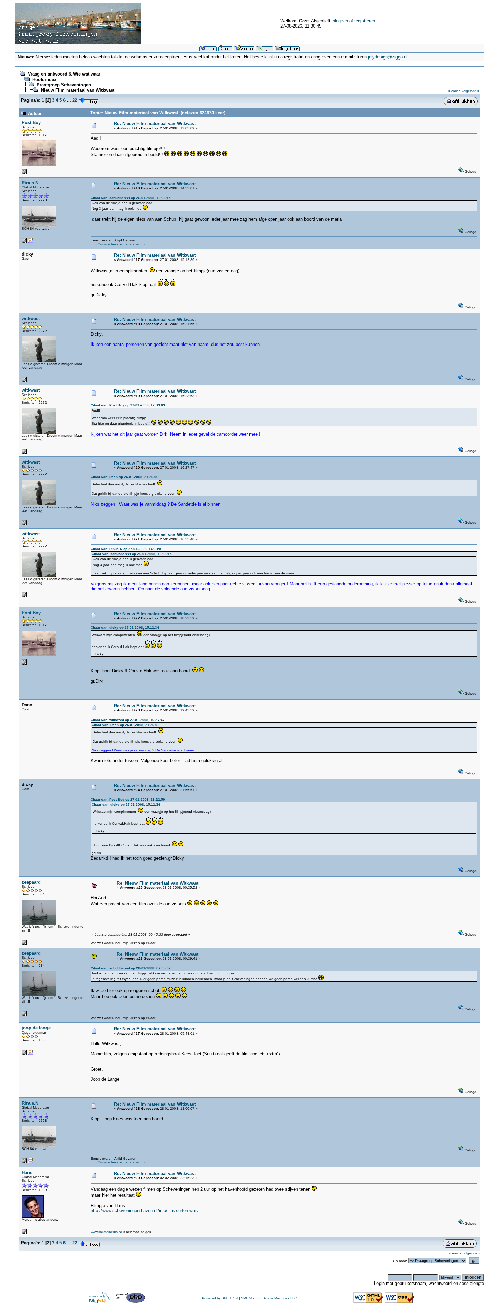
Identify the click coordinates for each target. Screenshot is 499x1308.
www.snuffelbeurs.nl (106, 1232)
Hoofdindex (44, 79)
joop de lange (36, 1027)
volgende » (470, 91)
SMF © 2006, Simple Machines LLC (269, 1298)
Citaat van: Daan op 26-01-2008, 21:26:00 (125, 477)
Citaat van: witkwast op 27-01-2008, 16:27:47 (128, 720)
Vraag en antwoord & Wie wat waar (64, 74)
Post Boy (31, 122)
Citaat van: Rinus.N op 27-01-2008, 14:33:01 (127, 549)
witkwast (31, 318)
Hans (27, 1172)
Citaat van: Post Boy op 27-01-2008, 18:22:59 (128, 799)
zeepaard (31, 882)
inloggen (340, 20)
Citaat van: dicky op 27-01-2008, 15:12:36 (125, 628)
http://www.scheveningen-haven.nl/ (118, 244)
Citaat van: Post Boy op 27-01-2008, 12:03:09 (128, 405)
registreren (364, 20)
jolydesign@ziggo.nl (387, 57)
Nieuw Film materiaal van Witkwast (77, 90)
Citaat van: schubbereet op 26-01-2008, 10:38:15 (131, 198)
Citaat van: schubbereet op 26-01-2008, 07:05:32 (131, 968)
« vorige (454, 91)
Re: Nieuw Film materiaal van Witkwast (155, 123)
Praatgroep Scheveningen (64, 84)
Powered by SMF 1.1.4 (220, 1298)
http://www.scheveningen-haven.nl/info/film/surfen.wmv (145, 1210)
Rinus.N (30, 182)
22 (74, 100)
